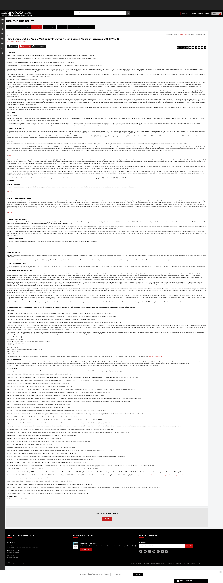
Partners (186, 563)
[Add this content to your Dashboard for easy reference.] (190, 47)
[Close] (221, 572)
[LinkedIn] (149, 551)
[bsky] (145, 551)
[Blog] (162, 552)
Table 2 (10, 191)
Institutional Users (135, 563)
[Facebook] (141, 551)
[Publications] (2, 38)
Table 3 (10, 212)
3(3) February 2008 (182, 34)
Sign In (107, 518)
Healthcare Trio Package (89, 543)
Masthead (62, 27)
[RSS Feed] (158, 551)
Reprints (179, 563)
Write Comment (186, 580)
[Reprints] (178, 47)
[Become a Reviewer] (181, 47)
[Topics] (2, 28)
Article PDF (14, 46)
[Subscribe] (2, 53)
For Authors (74, 27)
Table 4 (10, 246)
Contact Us (11, 542)
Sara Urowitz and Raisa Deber (16, 41)
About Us (146, 563)
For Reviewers (88, 27)
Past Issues (37, 27)
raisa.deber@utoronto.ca (155, 356)
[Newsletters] (166, 551)
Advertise (171, 563)
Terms (193, 563)
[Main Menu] (2, 20)
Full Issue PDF (26, 46)
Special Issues (50, 27)
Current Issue (24, 27)
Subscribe (185, 13)
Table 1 (9, 155)
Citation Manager (40, 46)
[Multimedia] (2, 43)
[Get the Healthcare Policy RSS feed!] (187, 47)
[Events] (2, 33)
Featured (11, 27)
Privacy (199, 563)
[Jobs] (2, 48)
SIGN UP (189, 545)
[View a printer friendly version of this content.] (184, 47)
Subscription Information (158, 563)
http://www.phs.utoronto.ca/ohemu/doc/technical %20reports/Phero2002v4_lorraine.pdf (159, 475)
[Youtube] (154, 551)
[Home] (2, 24)
